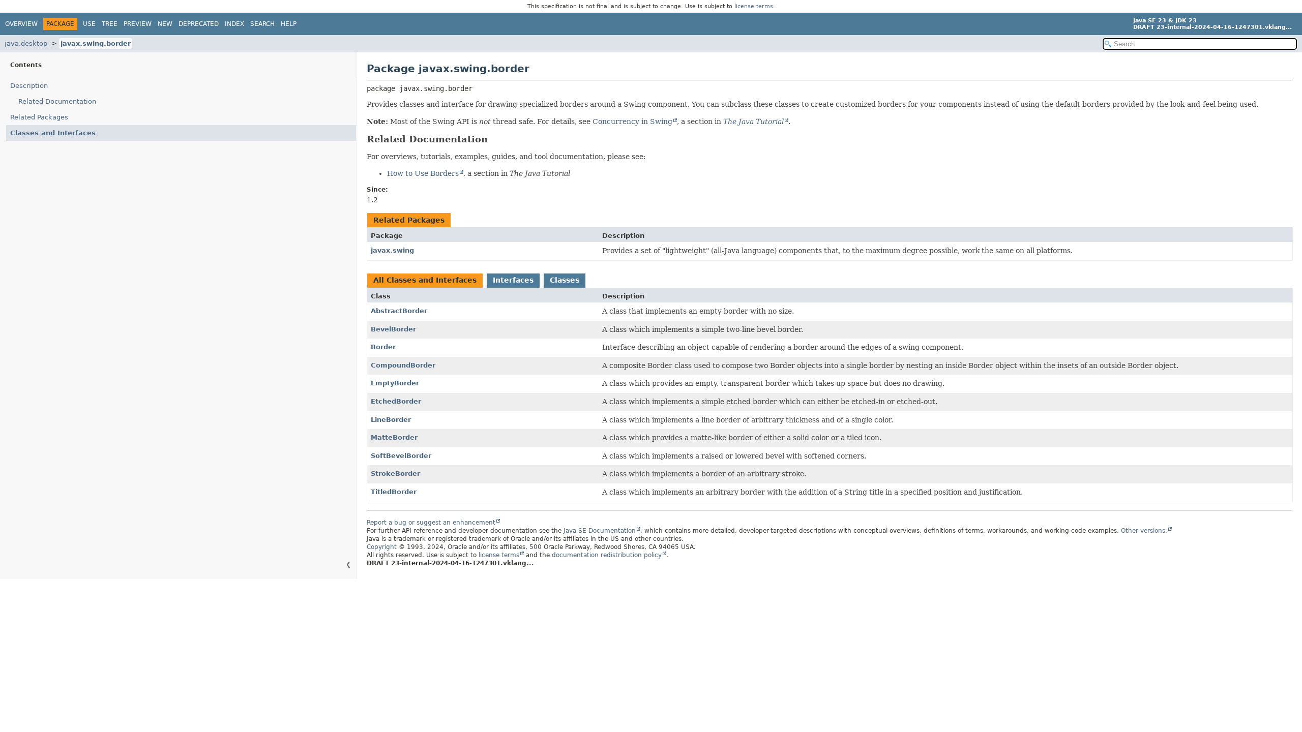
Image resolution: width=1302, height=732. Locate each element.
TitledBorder (394, 492)
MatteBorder (394, 437)
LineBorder (391, 419)
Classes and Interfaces (53, 133)
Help (289, 23)
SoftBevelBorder (401, 456)
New (165, 23)
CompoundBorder (403, 365)
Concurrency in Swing (632, 121)
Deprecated (199, 23)
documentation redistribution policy (607, 555)
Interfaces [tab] (513, 280)
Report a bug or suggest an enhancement (431, 522)
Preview (138, 23)
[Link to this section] (495, 139)
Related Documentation (57, 101)
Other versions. (1144, 530)
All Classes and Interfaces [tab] (425, 280)
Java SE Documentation (600, 530)
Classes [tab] (564, 280)
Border (383, 347)
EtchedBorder (396, 401)
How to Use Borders (423, 173)
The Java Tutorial (753, 121)
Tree (109, 23)
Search (262, 23)
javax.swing (392, 250)
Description (29, 85)
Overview (21, 23)
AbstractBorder (399, 311)
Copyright (382, 547)
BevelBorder (393, 329)
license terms (753, 6)
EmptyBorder (395, 383)
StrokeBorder (395, 473)
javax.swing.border (96, 43)
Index (234, 23)
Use (89, 23)
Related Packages (39, 117)
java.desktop (26, 43)
